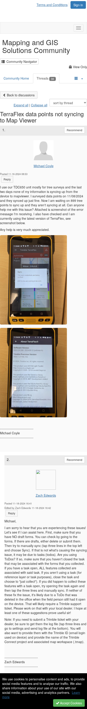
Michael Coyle (44, 166)
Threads (45, 78)
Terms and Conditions (52, 4)
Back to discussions (20, 95)
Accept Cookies (70, 703)
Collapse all (39, 105)
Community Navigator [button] (21, 61)
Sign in (78, 5)
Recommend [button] (74, 130)
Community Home (16, 78)
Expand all (21, 105)
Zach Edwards (46, 495)
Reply (7, 179)
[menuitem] (53, 4)
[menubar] (53, 4)
